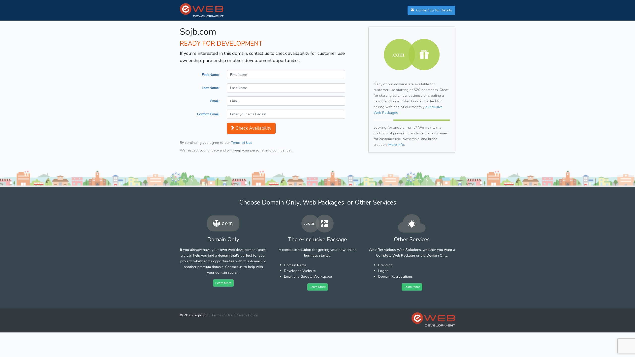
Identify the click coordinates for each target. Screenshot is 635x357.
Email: (215, 100)
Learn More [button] (223, 283)
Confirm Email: (208, 114)
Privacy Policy (247, 315)
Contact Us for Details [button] (433, 10)
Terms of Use (241, 142)
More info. (396, 144)
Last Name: (211, 87)
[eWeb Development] (433, 319)
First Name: (211, 74)
